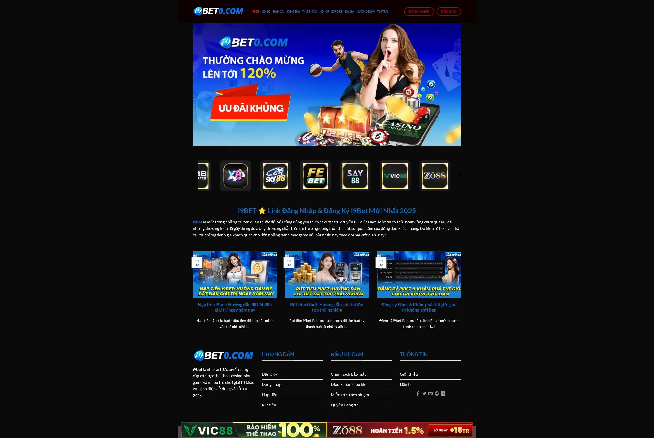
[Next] (462, 296)
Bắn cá (278, 11)
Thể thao (309, 11)
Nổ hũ (324, 11)
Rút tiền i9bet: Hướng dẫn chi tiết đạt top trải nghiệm (327, 307)
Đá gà (349, 11)
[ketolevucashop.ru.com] (218, 11)
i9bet (255, 11)
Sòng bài (293, 11)
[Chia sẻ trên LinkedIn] (443, 393)
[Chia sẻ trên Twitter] (424, 393)
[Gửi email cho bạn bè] (430, 393)
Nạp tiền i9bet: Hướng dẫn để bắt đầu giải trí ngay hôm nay (235, 307)
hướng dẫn (366, 11)
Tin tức (383, 11)
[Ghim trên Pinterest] (437, 393)
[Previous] (192, 296)
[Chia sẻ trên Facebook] (418, 393)
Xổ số (266, 11)
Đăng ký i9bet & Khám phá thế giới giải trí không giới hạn (419, 307)
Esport (336, 11)
